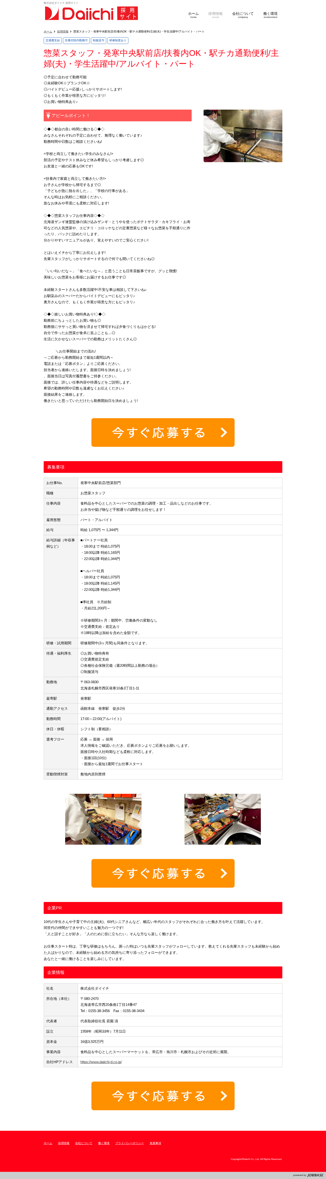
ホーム (48, 31)
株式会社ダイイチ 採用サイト (91, 13)
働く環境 (104, 1143)
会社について (83, 1143)
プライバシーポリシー (129, 1143)
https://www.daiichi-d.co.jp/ (101, 1062)
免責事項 (155, 1143)
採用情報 (62, 31)
